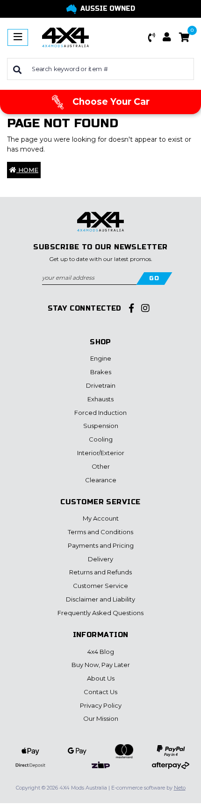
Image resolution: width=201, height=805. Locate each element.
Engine (100, 358)
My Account (101, 518)
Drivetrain (100, 385)
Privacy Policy (101, 705)
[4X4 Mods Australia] (65, 37)
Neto (180, 787)
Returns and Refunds (100, 572)
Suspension (100, 425)
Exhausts (100, 399)
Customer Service (100, 585)
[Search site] (17, 69)
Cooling (101, 439)
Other (101, 466)
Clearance (100, 480)
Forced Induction (100, 412)
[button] (151, 37)
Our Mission (100, 718)
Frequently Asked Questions (100, 612)
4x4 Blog (100, 651)
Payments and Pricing (101, 545)
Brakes (100, 372)
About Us (101, 678)
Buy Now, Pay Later (101, 664)
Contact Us (100, 692)
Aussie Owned (107, 9)
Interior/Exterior (100, 453)
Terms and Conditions (100, 532)
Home (27, 170)
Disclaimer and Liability (100, 599)
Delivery (100, 559)
